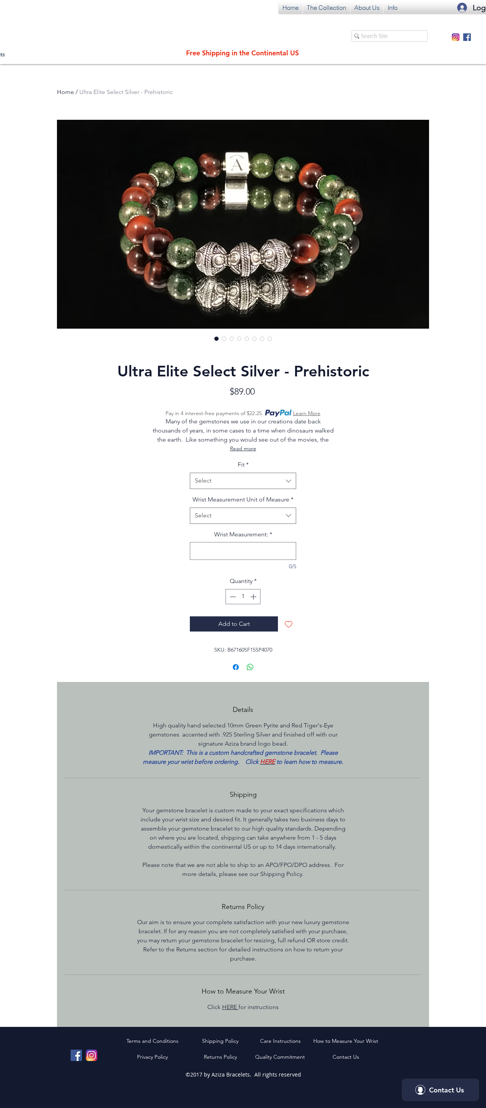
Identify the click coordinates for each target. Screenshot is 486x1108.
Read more (243, 448)
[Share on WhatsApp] (250, 667)
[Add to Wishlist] (288, 624)
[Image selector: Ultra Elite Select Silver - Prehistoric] (216, 338)
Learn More (306, 413)
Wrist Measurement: (243, 534)
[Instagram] (455, 37)
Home (65, 92)
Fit (243, 464)
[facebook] (467, 37)
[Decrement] (232, 596)
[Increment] (254, 596)
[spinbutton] (243, 596)
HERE (230, 1007)
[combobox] (243, 481)
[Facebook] (76, 1055)
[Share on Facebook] (235, 667)
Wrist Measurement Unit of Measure (243, 499)
